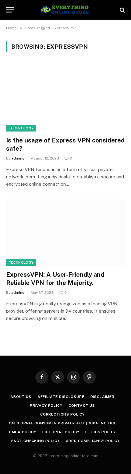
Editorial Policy (60, 432)
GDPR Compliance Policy (93, 441)
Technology (21, 128)
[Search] (122, 10)
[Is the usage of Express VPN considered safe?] (65, 98)
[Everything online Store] (65, 10)
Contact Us (82, 405)
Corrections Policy (62, 414)
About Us (20, 397)
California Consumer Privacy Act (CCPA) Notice (62, 423)
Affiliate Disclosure (60, 397)
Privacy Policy (46, 405)
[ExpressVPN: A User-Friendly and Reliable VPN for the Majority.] (65, 232)
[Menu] (10, 10)
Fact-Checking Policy (35, 441)
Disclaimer (102, 397)
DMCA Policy (22, 432)
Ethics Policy (100, 432)
